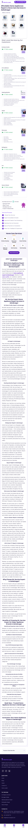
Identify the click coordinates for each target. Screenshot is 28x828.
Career (3, 783)
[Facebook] (3, 771)
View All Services (14, 252)
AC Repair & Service (6, 794)
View (23, 52)
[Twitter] (6, 771)
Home (3, 778)
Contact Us (4, 785)
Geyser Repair (5, 804)
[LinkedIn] (9, 771)
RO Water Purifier (5, 797)
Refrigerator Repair (6, 802)
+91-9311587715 (21, 2)
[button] (5, 826)
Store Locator (5, 788)
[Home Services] (6, 2)
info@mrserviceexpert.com (9, 817)
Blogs (3, 780)
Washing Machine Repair (7, 799)
